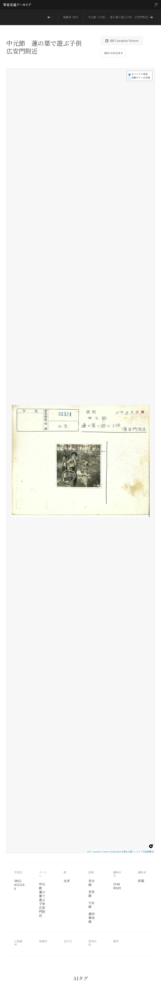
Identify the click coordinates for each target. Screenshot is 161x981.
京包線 (91, 894)
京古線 (91, 883)
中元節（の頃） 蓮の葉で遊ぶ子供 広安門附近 (118, 17)
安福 (141, 881)
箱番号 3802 (70, 17)
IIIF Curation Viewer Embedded (104, 851)
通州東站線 (91, 918)
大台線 (91, 905)
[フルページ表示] (12, 88)
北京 (67, 881)
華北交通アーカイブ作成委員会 (138, 851)
